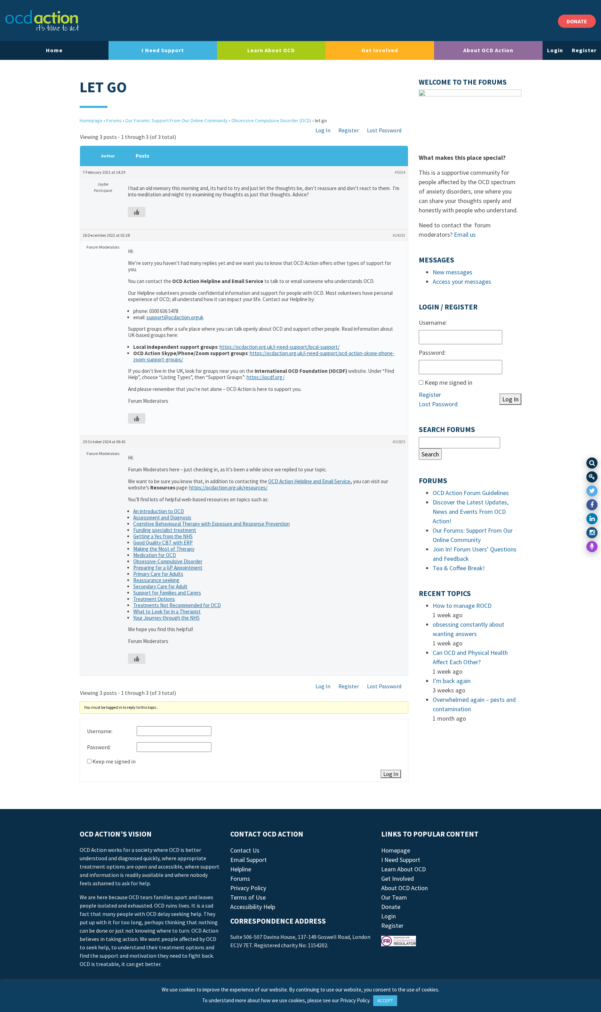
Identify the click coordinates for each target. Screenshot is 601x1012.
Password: (99, 747)
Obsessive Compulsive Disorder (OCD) (271, 120)
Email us (465, 234)
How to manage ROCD (462, 606)
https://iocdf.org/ (266, 377)
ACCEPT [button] (385, 1001)
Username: (99, 731)
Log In (322, 130)
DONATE (577, 21)
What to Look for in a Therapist (167, 611)
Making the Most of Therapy (163, 549)
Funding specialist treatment (164, 530)
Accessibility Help (252, 907)
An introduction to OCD (158, 511)
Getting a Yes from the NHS (163, 536)
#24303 (399, 235)
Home (54, 50)
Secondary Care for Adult (160, 586)
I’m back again (452, 681)
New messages (452, 272)
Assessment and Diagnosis (162, 517)
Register (584, 50)
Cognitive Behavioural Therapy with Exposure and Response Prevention (211, 523)
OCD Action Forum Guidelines (471, 493)
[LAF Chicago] (42, 20)
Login (555, 50)
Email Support (248, 860)
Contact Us (244, 850)
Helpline (240, 869)
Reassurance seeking (156, 580)
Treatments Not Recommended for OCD (177, 605)
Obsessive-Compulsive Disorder (167, 561)
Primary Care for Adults (158, 574)
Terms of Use (248, 897)
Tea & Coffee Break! (459, 568)
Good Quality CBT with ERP (163, 542)
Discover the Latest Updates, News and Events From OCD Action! (470, 511)
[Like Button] (136, 212)
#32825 (399, 441)
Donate (390, 907)
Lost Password (384, 130)
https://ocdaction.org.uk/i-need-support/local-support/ (279, 347)
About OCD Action (488, 50)
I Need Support (163, 50)
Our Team (394, 897)
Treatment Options (154, 599)
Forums (114, 120)
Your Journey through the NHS (166, 617)
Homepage (91, 120)
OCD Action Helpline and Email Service (309, 481)
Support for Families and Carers (167, 592)
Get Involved (379, 50)
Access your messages (462, 281)
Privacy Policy (248, 888)
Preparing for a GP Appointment (167, 567)
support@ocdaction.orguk (174, 317)
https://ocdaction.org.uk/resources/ (228, 487)
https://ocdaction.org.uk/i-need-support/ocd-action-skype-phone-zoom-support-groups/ (263, 356)
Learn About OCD (271, 50)
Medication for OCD (154, 555)
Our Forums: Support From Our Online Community (176, 120)
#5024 (400, 172)
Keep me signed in (114, 761)
